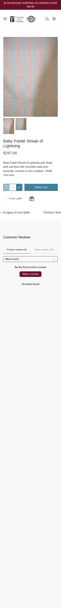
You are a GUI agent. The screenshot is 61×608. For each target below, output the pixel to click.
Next (58, 212)
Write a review (30, 274)
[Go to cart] (54, 18)
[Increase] (19, 187)
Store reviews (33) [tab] (44, 249)
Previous (48, 212)
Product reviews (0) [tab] (17, 249)
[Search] (47, 18)
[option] (8, 126)
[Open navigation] (5, 18)
